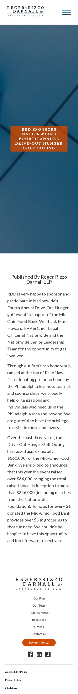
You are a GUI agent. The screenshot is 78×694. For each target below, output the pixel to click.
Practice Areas (39, 612)
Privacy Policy (13, 680)
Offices (39, 626)
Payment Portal (39, 642)
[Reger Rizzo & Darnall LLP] (25, 14)
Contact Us (39, 634)
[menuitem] (39, 597)
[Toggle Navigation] (66, 12)
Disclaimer (11, 688)
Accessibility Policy (16, 671)
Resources (39, 619)
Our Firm (39, 598)
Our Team (39, 605)
